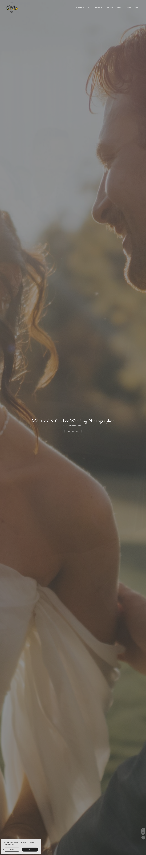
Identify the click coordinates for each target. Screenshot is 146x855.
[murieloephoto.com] (12, 7)
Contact (128, 8)
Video (119, 8)
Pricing (110, 8)
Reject (12, 849)
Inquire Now (79, 8)
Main (89, 8)
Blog (136, 8)
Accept (30, 849)
